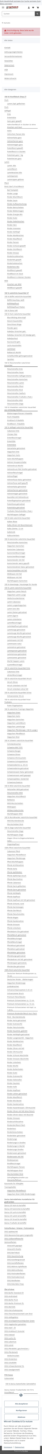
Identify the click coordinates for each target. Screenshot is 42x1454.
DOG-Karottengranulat (16, 1260)
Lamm (6, 162)
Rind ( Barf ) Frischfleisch (14, 186)
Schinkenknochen (14, 744)
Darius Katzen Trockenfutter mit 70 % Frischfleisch (19, 1391)
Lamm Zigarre (12, 616)
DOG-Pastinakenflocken (16, 1273)
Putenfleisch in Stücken (16, 151)
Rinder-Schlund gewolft (16, 246)
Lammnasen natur (14, 644)
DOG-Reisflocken (13, 1280)
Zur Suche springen (29, 1)
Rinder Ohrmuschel (15, 1052)
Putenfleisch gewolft (15, 148)
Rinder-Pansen (13, 242)
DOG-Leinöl (8, 1345)
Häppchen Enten (13, 712)
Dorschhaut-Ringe (14, 324)
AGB (6, 70)
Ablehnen (21, 1417)
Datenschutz (19, 1447)
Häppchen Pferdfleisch (16, 733)
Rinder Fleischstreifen (15, 1027)
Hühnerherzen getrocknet (17, 490)
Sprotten (10, 359)
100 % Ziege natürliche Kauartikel (17, 828)
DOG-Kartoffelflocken (15, 1263)
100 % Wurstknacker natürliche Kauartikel (20, 817)
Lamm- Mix (11, 165)
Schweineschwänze (14, 782)
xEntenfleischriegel (14, 675)
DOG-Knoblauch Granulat (14, 1331)
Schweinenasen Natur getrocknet (20, 772)
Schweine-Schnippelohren (17, 761)
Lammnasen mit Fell (15, 640)
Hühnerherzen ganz (15, 141)
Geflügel (7, 111)
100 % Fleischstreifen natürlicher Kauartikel (17, 364)
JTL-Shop (25, 1451)
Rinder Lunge (12, 193)
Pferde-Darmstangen (15, 907)
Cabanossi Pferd (13, 851)
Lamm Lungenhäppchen (16, 605)
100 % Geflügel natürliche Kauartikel (18, 427)
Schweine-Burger (14, 751)
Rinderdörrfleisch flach (16, 1125)
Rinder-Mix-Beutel (14, 1101)
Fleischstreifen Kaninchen (17, 379)
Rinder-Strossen (13, 1118)
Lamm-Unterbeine (14, 619)
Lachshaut (11, 349)
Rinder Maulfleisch (14, 1045)
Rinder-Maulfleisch (14, 239)
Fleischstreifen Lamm (15, 383)
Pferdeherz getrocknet (16, 949)
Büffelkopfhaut (13, 303)
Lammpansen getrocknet (17, 651)
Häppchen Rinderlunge (16, 983)
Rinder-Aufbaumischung (16, 204)
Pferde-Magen (12, 917)
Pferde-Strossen (13, 924)
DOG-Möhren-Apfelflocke (17, 1266)
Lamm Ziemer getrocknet (17, 612)
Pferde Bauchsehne (15, 879)
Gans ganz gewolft (14, 121)
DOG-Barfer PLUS (11, 1300)
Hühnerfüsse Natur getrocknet (19, 480)
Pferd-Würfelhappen (15, 862)
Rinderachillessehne (15, 1122)
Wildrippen (11, 807)
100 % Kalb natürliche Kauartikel (17, 518)
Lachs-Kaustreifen (14, 345)
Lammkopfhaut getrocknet (17, 626)
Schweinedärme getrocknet (18, 768)
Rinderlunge (12, 1139)
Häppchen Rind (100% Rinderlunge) (21, 1194)
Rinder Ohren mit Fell (15, 1048)
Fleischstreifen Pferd (15, 386)
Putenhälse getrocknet (16, 507)
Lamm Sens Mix (13, 609)
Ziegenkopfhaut (13, 844)
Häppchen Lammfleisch (16, 723)
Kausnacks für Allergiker (13, 1183)
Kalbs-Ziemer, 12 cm (15, 528)
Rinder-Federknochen (15, 221)
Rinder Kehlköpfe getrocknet (18, 1034)
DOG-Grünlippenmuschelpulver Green (19, 1321)
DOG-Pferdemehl (11, 1352)
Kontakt (7, 48)
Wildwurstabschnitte (15, 810)
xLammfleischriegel (14, 665)
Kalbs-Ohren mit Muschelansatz (19, 525)
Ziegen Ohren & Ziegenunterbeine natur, (20, 839)
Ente (9, 114)
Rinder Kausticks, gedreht (17, 1031)
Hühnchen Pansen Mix (16, 134)
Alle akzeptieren (21, 1404)
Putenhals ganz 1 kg (15, 155)
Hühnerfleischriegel (15, 473)
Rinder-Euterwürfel (14, 1076)
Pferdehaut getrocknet (16, 945)
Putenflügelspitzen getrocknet (19, 500)
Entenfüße (11, 441)
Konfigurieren (21, 1410)
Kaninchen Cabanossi (15, 549)
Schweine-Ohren (13, 754)
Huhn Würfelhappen (15, 459)
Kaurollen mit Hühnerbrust (17, 497)
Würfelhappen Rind (15, 1170)
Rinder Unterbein (14, 1062)
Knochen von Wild (14, 284)
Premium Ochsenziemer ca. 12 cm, (20, 1000)
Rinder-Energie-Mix (14, 214)
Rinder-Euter (12, 218)
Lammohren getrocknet (16, 647)
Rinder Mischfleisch (15, 197)
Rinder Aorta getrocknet (16, 1020)
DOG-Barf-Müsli (13, 1253)
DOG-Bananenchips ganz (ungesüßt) (18, 1235)
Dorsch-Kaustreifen (14, 321)
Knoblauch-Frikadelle (15, 420)
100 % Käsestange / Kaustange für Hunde (20, 584)
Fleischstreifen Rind (15, 390)
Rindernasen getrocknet (16, 1153)
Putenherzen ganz (14, 158)
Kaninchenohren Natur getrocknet (20, 567)
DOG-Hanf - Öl (10, 1328)
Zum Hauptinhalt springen (10, 1)
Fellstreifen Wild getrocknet (18, 789)
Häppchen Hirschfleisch (16, 796)
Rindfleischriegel (13, 1163)
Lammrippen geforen (15, 179)
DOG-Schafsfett (10, 1363)
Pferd (6, 183)
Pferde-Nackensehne (15, 921)
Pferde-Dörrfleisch (14, 910)
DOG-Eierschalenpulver (13, 1310)
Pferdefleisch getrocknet (16, 935)
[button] (29, 7)
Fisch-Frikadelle (13, 417)
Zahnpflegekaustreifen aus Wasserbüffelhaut (17, 1178)
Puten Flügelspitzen (15, 705)
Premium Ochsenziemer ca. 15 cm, (20, 1004)
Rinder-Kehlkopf (13, 232)
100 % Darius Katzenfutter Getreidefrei (20, 1384)
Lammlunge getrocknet (16, 630)
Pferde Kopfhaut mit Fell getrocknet (21, 900)
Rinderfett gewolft (14, 260)
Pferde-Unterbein (14, 928)
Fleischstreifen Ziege (15, 404)
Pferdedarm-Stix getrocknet (18, 931)
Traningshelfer (10, 1187)
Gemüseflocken (10, 1242)
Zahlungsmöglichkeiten (13, 52)
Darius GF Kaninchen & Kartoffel (17, 1209)
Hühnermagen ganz (15, 145)
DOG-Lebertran (10, 1342)
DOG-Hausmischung (15, 1256)
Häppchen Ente (13, 452)
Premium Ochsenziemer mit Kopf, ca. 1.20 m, (21, 1008)
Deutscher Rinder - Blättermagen (20, 979)
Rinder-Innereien (14, 228)
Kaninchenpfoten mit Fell (17, 570)
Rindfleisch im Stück (15, 274)
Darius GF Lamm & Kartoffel (15, 1216)
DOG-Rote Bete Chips (15, 1284)
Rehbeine (11, 800)
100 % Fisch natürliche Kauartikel (17, 314)
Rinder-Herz (12, 225)
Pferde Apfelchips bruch (16, 876)
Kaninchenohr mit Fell (15, 560)
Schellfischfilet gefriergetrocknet (19, 356)
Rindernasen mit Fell (15, 1156)
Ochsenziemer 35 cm (15, 696)
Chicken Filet (12, 434)
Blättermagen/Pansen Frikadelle (19, 413)
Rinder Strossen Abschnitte (18, 1059)
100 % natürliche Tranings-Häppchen (19, 709)
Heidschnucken (13, 1356)
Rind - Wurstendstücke (16, 1017)
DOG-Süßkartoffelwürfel (13, 1239)
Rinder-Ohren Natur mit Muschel (20, 1115)
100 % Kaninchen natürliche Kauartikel (19, 539)
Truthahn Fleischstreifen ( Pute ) (19, 511)
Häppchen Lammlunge (16, 726)
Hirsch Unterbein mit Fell (17, 685)
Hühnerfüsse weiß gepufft (17, 483)
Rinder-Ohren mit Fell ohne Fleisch (21, 1111)
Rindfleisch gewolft (14, 270)
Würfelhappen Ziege (15, 835)
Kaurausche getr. (14, 342)
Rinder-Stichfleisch (14, 249)
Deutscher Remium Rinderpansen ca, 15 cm (21, 974)
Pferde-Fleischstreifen (15, 914)
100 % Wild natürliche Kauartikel (17, 786)
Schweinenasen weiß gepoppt (19, 775)
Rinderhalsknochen (14, 263)
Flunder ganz (12, 328)
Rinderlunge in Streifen (16, 1143)
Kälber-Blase (12, 521)
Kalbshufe (11, 532)
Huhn (9, 131)
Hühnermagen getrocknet (17, 494)
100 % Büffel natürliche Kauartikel (17, 296)
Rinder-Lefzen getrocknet (17, 1094)
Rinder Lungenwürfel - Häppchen (20, 1038)
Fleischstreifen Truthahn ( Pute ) (19, 397)
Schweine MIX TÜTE (15, 747)
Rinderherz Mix (13, 267)
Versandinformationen (13, 56)
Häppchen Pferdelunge (16, 858)
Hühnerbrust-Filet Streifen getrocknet (22, 469)
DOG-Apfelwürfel (11, 1232)
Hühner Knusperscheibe (16, 462)
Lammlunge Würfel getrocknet (19, 633)
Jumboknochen (13, 986)
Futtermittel (9, 1378)
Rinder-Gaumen (13, 1083)
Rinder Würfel (12, 1066)
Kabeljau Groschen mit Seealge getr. (21, 335)
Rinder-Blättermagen (15, 211)
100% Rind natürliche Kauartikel (17, 970)
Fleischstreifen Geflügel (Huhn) (19, 376)
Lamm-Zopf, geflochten (16, 104)
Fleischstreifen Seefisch (16, 393)
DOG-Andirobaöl (10, 1296)
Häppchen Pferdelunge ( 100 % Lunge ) (22, 730)
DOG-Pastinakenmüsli (15, 1277)
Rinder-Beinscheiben (15, 207)
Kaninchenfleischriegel (16, 553)
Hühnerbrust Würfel (15, 466)
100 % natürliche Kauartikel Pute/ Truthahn (17, 700)
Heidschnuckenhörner (16, 598)
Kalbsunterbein (13, 535)
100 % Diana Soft (11, 310)
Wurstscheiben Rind (15, 824)
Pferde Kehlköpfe (14, 893)
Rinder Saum (12, 200)
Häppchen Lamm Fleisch (16, 591)
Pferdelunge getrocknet (16, 956)
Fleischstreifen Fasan (15, 372)
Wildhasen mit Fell (14, 574)
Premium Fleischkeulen (16, 997)
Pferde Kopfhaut (13, 897)
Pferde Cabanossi (14, 883)
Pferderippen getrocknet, (17, 963)
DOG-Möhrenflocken (15, 1270)
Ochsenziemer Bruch (15, 993)
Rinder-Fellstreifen (14, 1080)
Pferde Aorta (12, 869)
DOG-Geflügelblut (11, 1317)
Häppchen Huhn (13, 455)
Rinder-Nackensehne (15, 1104)
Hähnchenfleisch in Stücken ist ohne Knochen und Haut (21, 125)
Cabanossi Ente (13, 431)
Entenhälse (11, 117)
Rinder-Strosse (13, 253)
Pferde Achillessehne (15, 865)
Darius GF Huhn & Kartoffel (15, 1205)
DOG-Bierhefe (9, 1307)
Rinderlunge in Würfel (16, 1146)
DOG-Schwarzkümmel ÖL (14, 1366)
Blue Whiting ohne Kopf (16, 317)
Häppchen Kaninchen (15, 546)
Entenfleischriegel (14, 438)
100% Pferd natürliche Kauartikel (17, 848)
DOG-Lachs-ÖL (10, 1338)
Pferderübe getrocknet (16, 966)
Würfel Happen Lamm (15, 661)
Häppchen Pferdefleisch (16, 855)
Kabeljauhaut (12, 338)
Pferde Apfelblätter (14, 872)
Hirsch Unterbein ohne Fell (17, 689)
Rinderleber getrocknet (16, 1136)
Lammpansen (12, 176)
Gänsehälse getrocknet (16, 448)
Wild (6, 281)
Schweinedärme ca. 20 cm (17, 765)
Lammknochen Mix (14, 172)
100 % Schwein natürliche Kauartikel (18, 740)
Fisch (6, 100)
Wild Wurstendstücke (15, 821)
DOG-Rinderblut (10, 1359)
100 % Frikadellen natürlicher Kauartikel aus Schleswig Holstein (20, 408)
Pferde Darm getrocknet (16, 890)
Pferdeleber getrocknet (16, 952)
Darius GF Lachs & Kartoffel (15, 1212)
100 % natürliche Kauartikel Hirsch (18, 678)
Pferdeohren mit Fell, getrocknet (19, 959)
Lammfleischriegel (14, 623)
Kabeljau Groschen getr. (16, 331)
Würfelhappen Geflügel (16, 514)
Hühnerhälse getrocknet (16, 487)
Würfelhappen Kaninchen (17, 581)
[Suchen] (37, 13)
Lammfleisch (12, 169)
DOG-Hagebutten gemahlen (15, 1324)
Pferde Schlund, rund (15, 904)
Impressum (8, 1447)
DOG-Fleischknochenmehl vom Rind (18, 1314)
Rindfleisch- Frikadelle (15, 424)
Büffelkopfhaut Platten (16, 307)
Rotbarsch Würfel (14, 352)
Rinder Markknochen (15, 1041)
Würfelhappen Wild (15, 814)
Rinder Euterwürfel (14, 1024)
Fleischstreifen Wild (15, 400)
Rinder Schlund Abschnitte (17, 1055)
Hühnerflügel (12, 476)
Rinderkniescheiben (15, 1132)
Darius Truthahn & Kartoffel (15, 1223)
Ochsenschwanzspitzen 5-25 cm (19, 990)
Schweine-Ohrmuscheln (16, 758)
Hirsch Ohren (12, 682)
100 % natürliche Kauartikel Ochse (17, 692)
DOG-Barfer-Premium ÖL (14, 1303)
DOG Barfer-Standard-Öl (14, 1293)
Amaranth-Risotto (14, 1249)
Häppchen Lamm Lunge (16, 595)
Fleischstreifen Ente (15, 369)
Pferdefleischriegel (14, 938)
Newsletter (8, 61)
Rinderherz (11, 1129)
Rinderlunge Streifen (15, 1149)
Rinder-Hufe (12, 1087)
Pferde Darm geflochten (16, 886)
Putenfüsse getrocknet (16, 504)
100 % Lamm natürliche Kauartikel (17, 588)
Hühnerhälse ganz (14, 138)
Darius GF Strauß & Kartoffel (15, 1219)
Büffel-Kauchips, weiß (15, 300)
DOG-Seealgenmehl (12, 1370)
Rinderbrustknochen (15, 256)
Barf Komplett (12, 190)
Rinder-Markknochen (15, 235)
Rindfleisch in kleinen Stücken (19, 277)
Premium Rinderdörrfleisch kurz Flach (22, 1013)
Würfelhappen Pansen (16, 1167)
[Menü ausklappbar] (3, 6)
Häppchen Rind (13, 737)
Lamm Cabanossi (14, 602)
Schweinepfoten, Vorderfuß (18, 779)
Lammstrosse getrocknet (16, 654)
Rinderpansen (12, 1160)
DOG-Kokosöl (9, 1335)
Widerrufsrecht (10, 78)
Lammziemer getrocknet (16, 658)
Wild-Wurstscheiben (15, 803)
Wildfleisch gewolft (14, 288)
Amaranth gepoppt (14, 1246)
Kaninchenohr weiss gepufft (18, 563)
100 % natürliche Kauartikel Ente (17, 668)
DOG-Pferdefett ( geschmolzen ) (16, 1349)
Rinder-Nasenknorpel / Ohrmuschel (21, 1108)
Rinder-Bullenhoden (15, 1069)
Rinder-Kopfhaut (13, 1090)
